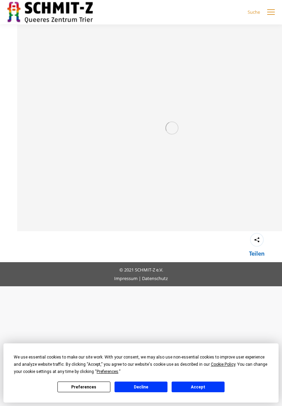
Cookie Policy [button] (223, 364)
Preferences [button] (107, 371)
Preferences (83, 387)
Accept (198, 387)
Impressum (126, 278)
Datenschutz (155, 278)
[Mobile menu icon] (271, 12)
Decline (141, 387)
